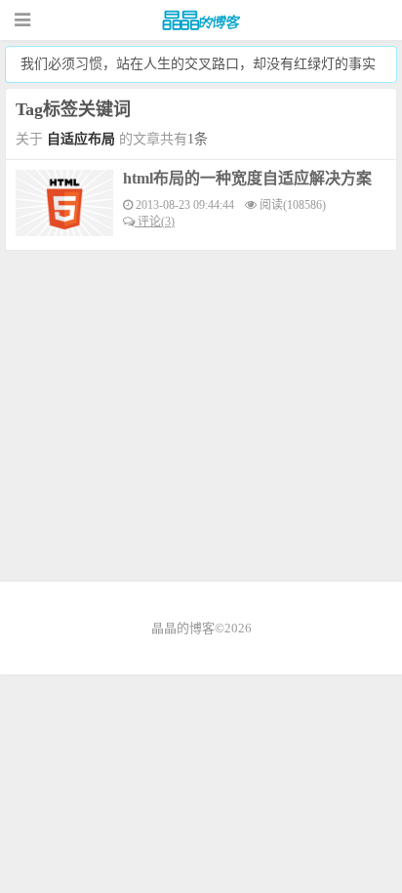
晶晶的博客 (201, 20)
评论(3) (155, 221)
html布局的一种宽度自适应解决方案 (247, 178)
